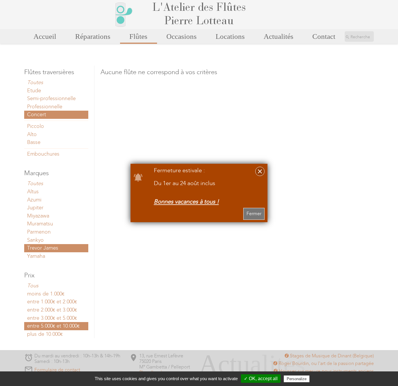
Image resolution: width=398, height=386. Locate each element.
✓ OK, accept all (261, 378)
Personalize (297, 379)
